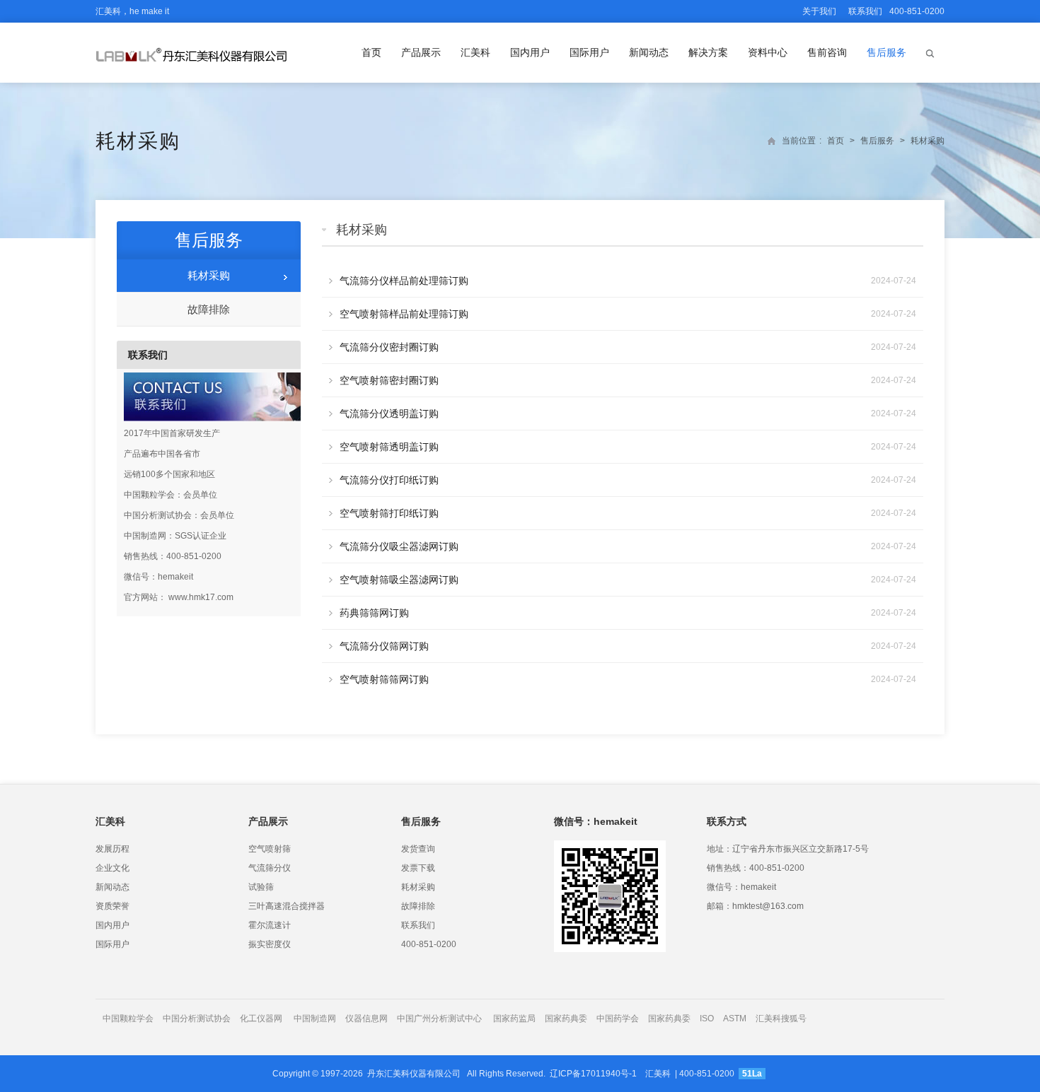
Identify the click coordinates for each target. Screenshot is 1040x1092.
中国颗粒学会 (128, 1018)
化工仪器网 (261, 1018)
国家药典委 (566, 1018)
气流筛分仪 (269, 868)
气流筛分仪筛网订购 (384, 646)
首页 (371, 52)
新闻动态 (649, 52)
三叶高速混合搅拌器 (286, 906)
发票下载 (418, 868)
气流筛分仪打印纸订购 (389, 480)
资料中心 (767, 52)
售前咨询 (827, 52)
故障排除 (208, 309)
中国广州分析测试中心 (439, 1018)
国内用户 (530, 52)
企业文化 (112, 868)
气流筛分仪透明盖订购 (389, 413)
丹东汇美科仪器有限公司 (414, 1074)
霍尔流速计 (269, 925)
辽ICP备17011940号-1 (593, 1074)
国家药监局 (514, 1018)
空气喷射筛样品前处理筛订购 (404, 313)
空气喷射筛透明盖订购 (389, 446)
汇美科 (475, 52)
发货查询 (418, 849)
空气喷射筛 (269, 849)
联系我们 (865, 11)
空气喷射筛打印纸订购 (389, 513)
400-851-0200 (428, 944)
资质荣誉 (112, 906)
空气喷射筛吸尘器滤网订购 (399, 579)
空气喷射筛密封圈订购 (389, 380)
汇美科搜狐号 (781, 1018)
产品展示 (421, 52)
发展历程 (112, 849)
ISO (707, 1018)
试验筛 (261, 887)
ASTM (736, 1018)
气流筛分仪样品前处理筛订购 (404, 280)
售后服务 (886, 52)
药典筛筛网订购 (374, 612)
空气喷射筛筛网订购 (384, 679)
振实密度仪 (269, 944)
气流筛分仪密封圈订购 (389, 347)
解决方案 (708, 52)
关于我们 (819, 11)
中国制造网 (315, 1018)
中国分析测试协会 (197, 1018)
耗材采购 (138, 141)
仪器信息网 (366, 1018)
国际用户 (589, 52)
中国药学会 (617, 1018)
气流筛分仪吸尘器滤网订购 (399, 546)
